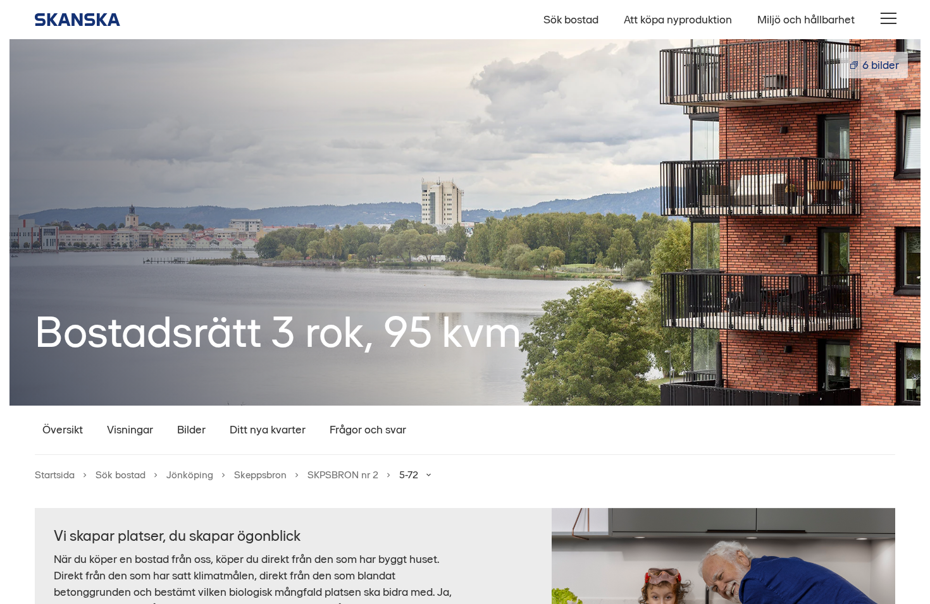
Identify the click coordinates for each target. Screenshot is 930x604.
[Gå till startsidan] (77, 19)
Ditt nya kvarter (268, 430)
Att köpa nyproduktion (678, 20)
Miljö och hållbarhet (806, 20)
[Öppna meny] (887, 19)
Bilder (191, 430)
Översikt (62, 430)
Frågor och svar (368, 430)
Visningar (130, 430)
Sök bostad (570, 20)
